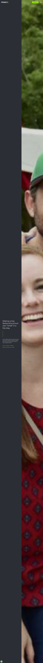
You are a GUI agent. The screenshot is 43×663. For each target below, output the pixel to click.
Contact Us (35, 2)
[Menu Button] (41, 2)
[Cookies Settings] (1, 661)
